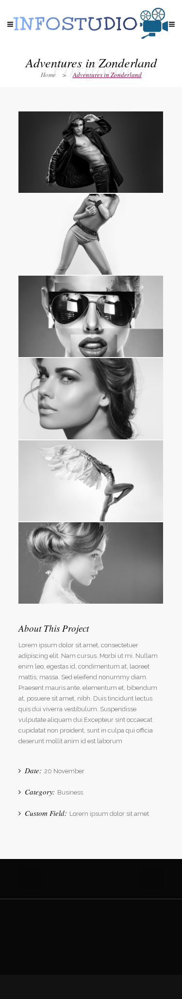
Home (48, 74)
